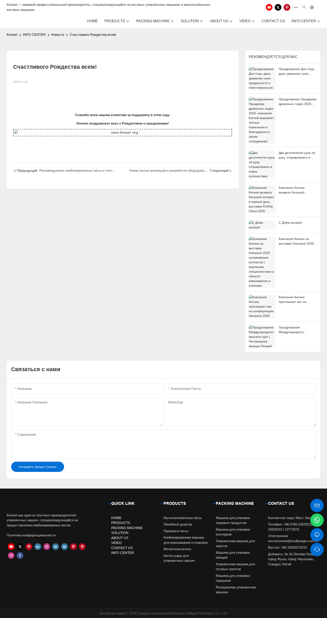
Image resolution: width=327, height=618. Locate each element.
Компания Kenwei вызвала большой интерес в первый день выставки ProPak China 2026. (296, 190)
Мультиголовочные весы (183, 518)
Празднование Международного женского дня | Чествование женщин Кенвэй (294, 330)
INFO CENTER (34, 34)
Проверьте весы (176, 531)
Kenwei (12, 34)
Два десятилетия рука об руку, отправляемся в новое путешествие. (297, 155)
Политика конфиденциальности (31, 535)
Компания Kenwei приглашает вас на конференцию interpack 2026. (296, 299)
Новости (57, 34)
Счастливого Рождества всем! (93, 34)
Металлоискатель (177, 549)
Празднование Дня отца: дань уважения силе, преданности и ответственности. (297, 71)
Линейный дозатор (178, 524)
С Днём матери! (290, 222)
